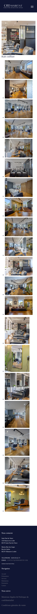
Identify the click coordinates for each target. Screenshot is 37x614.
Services (4, 578)
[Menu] (32, 18)
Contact (4, 585)
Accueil (4, 574)
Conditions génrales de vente (14, 605)
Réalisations (5, 581)
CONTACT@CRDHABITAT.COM (17, 560)
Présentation (5, 576)
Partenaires (5, 583)
